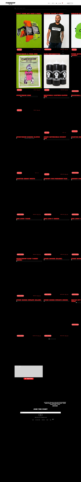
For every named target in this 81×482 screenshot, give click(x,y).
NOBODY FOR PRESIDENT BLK (55, 179)
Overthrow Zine (23, 95)
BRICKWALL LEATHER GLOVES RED (55, 96)
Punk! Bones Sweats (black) (28, 300)
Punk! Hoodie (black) (53, 259)
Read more (19, 49)
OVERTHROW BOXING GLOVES (28, 137)
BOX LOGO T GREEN (51, 219)
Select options (48, 49)
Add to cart (74, 131)
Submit (40, 414)
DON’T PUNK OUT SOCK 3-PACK (28, 14)
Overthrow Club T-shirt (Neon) (27, 259)
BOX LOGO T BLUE (23, 219)
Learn (53, 3)
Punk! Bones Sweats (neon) (56, 300)
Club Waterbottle (52, 54)
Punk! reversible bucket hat (55, 137)
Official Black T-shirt (53, 14)
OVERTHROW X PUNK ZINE (27, 54)
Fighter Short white (25, 179)
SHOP (49, 3)
